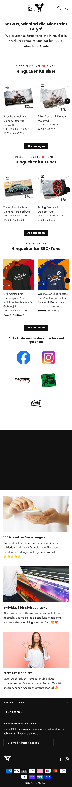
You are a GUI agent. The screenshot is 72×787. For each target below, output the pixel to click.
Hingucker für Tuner (36, 162)
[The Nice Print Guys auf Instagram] (67, 759)
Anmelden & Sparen (20, 723)
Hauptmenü (13, 712)
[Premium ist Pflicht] (36, 650)
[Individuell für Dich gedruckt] (36, 584)
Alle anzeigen (36, 146)
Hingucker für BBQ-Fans (36, 248)
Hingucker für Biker (36, 71)
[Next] (67, 101)
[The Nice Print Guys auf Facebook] (60, 759)
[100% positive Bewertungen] (36, 514)
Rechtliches (14, 702)
